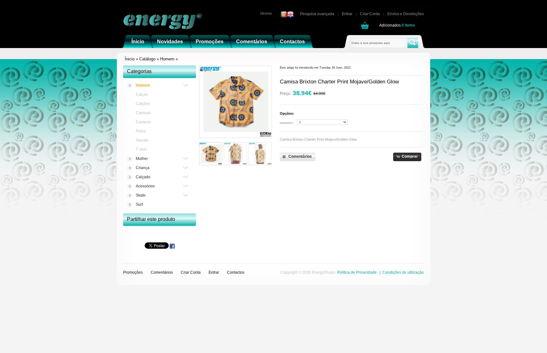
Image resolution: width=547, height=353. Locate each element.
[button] (297, 157)
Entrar (347, 14)
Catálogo (147, 59)
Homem (167, 59)
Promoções (133, 272)
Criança (142, 168)
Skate (141, 195)
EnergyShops (323, 272)
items (408, 25)
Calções (143, 103)
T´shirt (141, 149)
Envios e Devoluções (405, 14)
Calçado (143, 177)
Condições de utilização (403, 272)
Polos (141, 131)
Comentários (162, 272)
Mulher (142, 158)
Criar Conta (370, 14)
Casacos (143, 122)
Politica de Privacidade (357, 272)
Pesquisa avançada (317, 14)
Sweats (142, 140)
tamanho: (287, 123)
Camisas (143, 113)
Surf (139, 204)
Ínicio (130, 59)
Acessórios (145, 186)
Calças (142, 94)
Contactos (235, 272)
